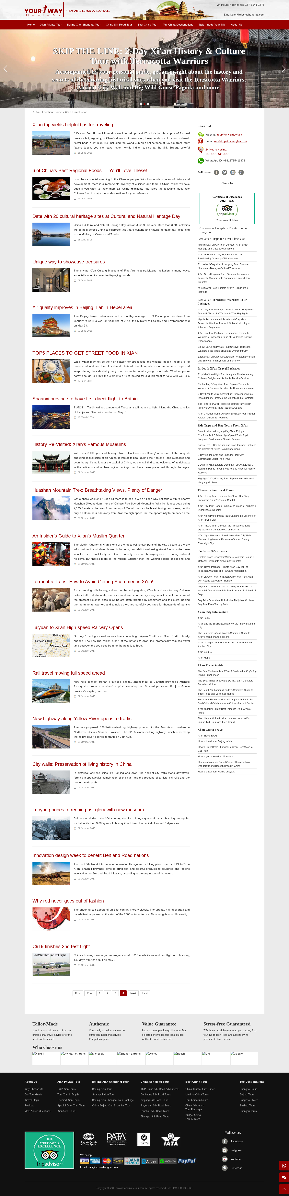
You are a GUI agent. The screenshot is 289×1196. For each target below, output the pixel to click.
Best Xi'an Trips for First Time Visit (221, 238)
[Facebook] (216, 172)
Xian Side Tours (66, 1111)
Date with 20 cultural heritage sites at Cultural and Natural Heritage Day (106, 216)
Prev (90, 993)
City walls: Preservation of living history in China (82, 764)
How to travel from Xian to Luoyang (216, 771)
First (78, 993)
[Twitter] (224, 172)
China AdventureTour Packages (194, 1107)
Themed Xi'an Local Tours (216, 490)
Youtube (236, 1159)
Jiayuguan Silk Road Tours (156, 1105)
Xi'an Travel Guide (210, 665)
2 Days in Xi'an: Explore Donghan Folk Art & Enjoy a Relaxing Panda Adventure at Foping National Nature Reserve (226, 468)
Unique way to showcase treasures (68, 261)
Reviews (29, 1105)
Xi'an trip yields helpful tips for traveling (72, 124)
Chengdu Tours (248, 1111)
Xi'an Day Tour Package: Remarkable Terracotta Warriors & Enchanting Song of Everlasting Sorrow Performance (225, 337)
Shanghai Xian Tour (103, 1094)
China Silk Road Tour (119, 24)
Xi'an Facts (204, 618)
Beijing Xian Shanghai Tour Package (113, 1100)
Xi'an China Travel (210, 729)
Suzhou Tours (247, 1105)
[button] (141, 104)
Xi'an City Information (213, 612)
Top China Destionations (178, 24)
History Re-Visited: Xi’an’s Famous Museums (79, 444)
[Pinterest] (241, 172)
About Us (236, 24)
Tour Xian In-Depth (68, 1094)
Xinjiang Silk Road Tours (154, 1100)
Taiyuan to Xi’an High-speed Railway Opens (77, 627)
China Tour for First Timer (199, 1089)
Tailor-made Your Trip (212, 24)
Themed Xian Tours (68, 1100)
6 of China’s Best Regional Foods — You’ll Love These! (89, 170)
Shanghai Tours (248, 1089)
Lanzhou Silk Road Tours (155, 1111)
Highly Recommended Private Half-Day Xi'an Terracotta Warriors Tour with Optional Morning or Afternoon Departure (224, 323)
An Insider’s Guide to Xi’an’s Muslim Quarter (78, 535)
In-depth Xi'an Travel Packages (219, 368)
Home (31, 24)
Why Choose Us (34, 1089)
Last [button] (145, 993)
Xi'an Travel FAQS (207, 735)
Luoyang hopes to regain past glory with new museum (88, 809)
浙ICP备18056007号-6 (180, 1188)
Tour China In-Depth (196, 1100)
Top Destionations (252, 1081)
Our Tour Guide (33, 1094)
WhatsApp (284, 1165)
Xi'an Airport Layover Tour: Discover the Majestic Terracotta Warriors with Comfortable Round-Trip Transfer (224, 278)
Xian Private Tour (51, 24)
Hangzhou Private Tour (229, 228)
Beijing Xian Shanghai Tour (83, 24)
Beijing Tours (247, 1094)
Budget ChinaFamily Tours (193, 1116)
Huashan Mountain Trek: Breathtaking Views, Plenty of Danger (97, 490)
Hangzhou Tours (249, 1100)
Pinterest (236, 1167)
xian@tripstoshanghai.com (247, 14)
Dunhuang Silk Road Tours (156, 1094)
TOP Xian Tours (66, 1089)
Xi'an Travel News (76, 112)
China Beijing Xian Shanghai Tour (111, 1105)
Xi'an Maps (204, 657)
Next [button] (133, 993)
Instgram (236, 1150)
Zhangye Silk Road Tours (155, 1116)
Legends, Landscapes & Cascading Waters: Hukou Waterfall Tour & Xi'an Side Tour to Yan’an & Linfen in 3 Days (227, 590)
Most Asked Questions (38, 1111)
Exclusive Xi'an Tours (212, 551)
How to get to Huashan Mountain (215, 756)
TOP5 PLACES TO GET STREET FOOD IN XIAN (85, 353)
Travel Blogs (32, 1100)
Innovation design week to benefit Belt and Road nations (90, 855)
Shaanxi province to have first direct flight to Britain (85, 398)
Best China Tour (147, 24)
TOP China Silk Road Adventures (160, 1089)
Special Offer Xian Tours (71, 1105)
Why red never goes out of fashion (68, 900)
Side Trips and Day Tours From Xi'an (223, 425)
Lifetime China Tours (197, 1094)
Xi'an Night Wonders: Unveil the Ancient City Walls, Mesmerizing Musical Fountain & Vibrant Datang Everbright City (225, 539)
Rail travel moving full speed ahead (68, 673)
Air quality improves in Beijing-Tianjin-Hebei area (82, 307)
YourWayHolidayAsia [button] (229, 134)
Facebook (237, 1141)
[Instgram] (233, 172)
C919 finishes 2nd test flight (61, 946)
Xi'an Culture (205, 652)
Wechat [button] (284, 1177)
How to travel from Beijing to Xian (215, 741)
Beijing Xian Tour (101, 1089)
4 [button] (123, 993)
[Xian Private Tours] (67, 16)
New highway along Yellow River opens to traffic (82, 718)
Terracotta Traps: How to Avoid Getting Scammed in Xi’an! (92, 581)
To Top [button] (284, 1191)
